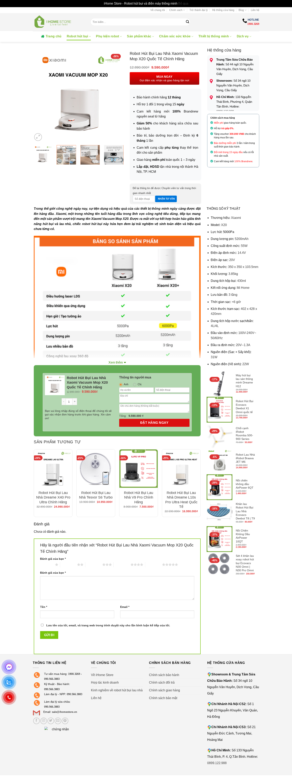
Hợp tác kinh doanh (105, 682)
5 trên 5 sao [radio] (153, 564)
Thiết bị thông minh (213, 36)
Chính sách (175, 10)
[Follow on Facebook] (36, 721)
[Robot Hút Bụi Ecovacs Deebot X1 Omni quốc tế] (219, 410)
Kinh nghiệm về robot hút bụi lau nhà (117, 690)
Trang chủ (54, 36)
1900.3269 (253, 23)
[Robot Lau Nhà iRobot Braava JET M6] (219, 461)
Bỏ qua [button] (183, 3)
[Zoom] (38, 137)
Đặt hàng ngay (154, 422)
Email (124, 606)
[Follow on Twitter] (50, 721)
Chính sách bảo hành (164, 675)
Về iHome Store (102, 675)
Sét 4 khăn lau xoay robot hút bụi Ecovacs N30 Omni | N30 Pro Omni (245, 563)
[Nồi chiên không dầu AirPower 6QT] (219, 487)
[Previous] (39, 96)
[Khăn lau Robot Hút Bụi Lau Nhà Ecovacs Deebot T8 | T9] (219, 513)
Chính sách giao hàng (164, 690)
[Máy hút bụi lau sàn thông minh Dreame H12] (219, 384)
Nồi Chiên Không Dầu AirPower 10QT (243, 536)
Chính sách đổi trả (162, 682)
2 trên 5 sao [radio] (68, 564)
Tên (43, 606)
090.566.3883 (52, 678)
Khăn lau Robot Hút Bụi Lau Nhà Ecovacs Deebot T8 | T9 (245, 511)
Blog (241, 10)
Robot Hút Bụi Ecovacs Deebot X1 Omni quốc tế (244, 407)
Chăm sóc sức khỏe (174, 36)
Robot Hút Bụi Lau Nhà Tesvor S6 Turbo (96, 495)
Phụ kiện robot (107, 36)
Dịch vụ (243, 36)
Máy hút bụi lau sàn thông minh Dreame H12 (244, 381)
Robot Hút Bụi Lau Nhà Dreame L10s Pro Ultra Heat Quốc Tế (181, 500)
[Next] (116, 96)
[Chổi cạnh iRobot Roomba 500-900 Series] (219, 435)
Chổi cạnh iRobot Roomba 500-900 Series (244, 434)
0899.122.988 (217, 763)
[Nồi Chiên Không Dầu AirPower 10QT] (219, 539)
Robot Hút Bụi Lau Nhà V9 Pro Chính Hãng (138, 497)
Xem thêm (115, 362)
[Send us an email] (58, 721)
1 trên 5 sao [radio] (46, 564)
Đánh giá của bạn (53, 558)
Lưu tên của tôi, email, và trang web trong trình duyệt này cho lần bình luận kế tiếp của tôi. (108, 625)
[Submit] (187, 22)
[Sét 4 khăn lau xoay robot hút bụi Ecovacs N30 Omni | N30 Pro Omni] (219, 565)
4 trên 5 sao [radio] (122, 564)
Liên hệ (255, 10)
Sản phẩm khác (139, 36)
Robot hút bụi (77, 36)
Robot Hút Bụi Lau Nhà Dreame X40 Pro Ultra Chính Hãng (53, 497)
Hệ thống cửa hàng (223, 10)
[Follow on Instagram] (43, 721)
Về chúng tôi (157, 10)
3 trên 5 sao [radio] (93, 564)
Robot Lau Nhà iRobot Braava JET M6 (245, 458)
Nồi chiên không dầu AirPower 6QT (244, 484)
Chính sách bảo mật (163, 698)
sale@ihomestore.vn (64, 711)
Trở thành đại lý (199, 10)
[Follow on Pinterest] (65, 721)
